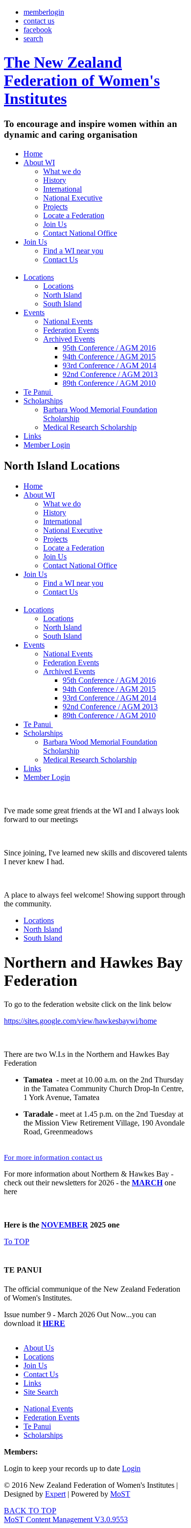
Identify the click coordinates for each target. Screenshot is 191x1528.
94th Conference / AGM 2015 (109, 356)
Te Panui (38, 392)
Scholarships (43, 401)
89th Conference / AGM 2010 (109, 383)
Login (131, 1468)
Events (34, 312)
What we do (62, 171)
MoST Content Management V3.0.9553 (66, 1519)
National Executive (72, 198)
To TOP (16, 1241)
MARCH (147, 1182)
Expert (55, 1494)
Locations (39, 277)
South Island (62, 304)
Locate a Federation (73, 215)
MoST (120, 1494)
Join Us (55, 224)
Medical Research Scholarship (90, 427)
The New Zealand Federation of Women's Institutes (82, 80)
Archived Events (69, 339)
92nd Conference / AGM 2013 (110, 374)
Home (33, 154)
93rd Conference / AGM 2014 (109, 365)
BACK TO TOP (30, 1510)
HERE (54, 1323)
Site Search (41, 1392)
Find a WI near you (73, 251)
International (62, 189)
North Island (62, 295)
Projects (55, 206)
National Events (68, 321)
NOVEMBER (64, 1225)
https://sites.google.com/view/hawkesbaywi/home (80, 1021)
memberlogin (44, 12)
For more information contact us (53, 1157)
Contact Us (60, 259)
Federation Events (71, 330)
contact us (39, 21)
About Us (39, 1348)
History (54, 180)
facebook (38, 29)
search (33, 38)
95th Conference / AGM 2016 (109, 348)
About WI (39, 162)
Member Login (47, 445)
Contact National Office (80, 233)
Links (32, 436)
